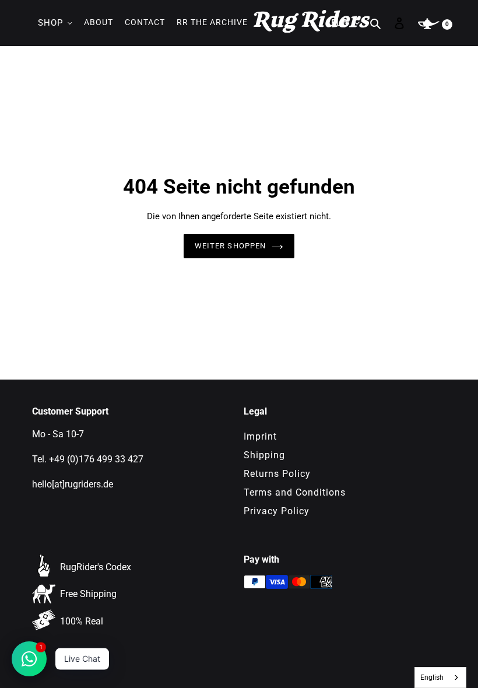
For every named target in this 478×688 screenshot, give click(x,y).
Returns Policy (277, 473)
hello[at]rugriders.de (72, 484)
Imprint (260, 436)
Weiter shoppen (230, 245)
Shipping (264, 455)
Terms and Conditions (295, 492)
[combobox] (440, 677)
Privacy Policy (277, 511)
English (432, 677)
